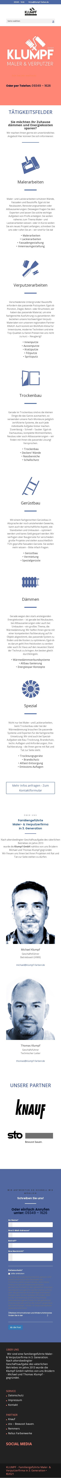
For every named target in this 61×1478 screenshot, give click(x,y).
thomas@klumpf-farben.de (30, 1061)
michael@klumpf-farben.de (30, 965)
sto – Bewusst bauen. (21, 1423)
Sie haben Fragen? (30, 866)
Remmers (14, 1428)
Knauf (11, 1419)
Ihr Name (13, 1220)
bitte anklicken (17, 1273)
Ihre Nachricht (16, 1251)
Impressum (15, 1400)
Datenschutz (15, 1270)
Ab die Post (15, 1327)
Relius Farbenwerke (20, 1433)
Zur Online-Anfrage (24, 75)
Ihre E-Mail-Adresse (19, 1230)
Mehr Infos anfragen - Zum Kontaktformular (30, 788)
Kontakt (13, 1404)
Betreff (12, 1241)
